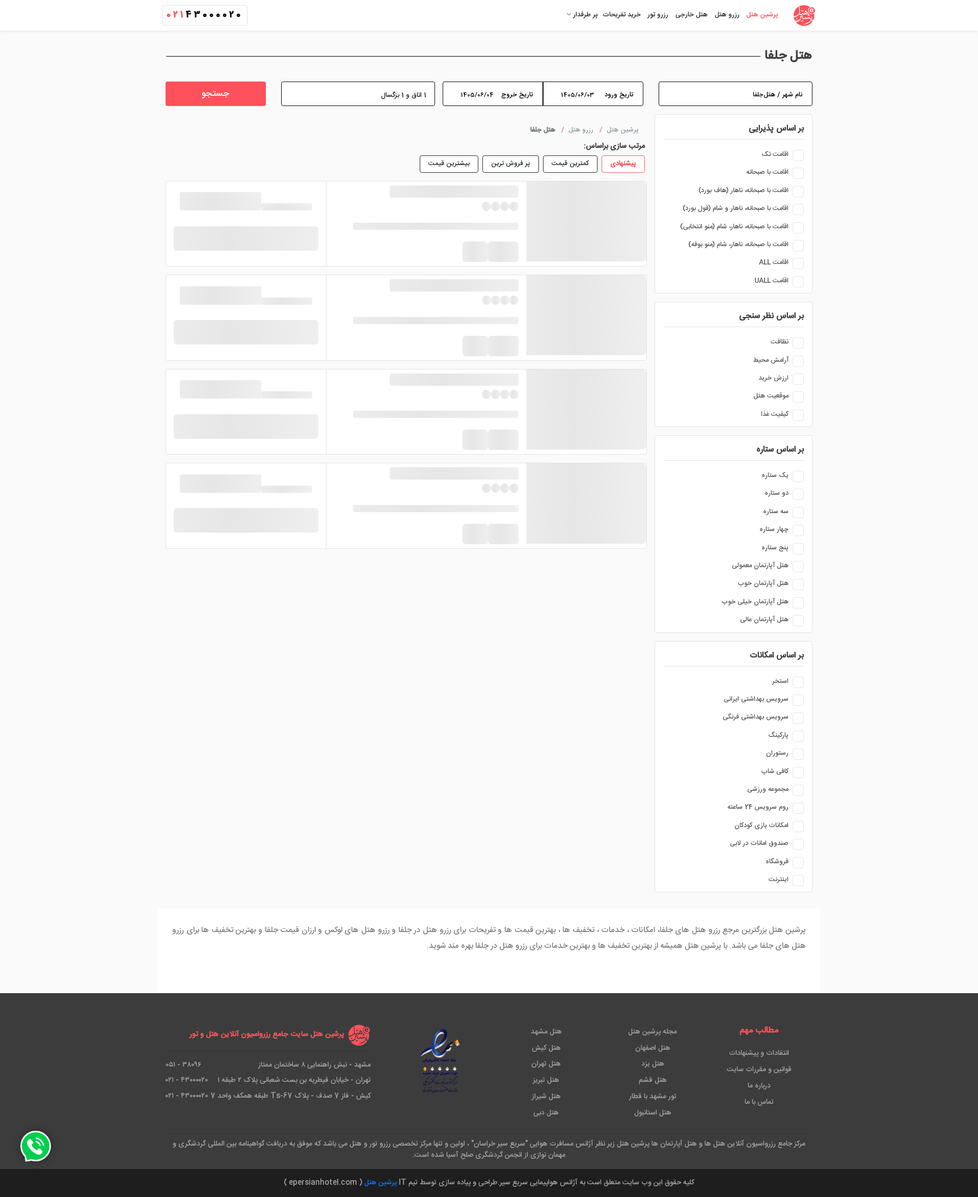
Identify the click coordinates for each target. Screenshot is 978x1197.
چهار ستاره (774, 529)
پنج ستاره (775, 547)
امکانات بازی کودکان (762, 825)
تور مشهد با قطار (652, 1096)
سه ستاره (776, 511)
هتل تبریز (546, 1080)
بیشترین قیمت (449, 163)
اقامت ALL (774, 262)
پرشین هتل (380, 1183)
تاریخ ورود (619, 94)
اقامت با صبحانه (767, 172)
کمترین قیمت (570, 163)
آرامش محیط (771, 360)
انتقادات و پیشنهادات (759, 1053)
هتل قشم (653, 1080)
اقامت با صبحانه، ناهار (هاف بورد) (743, 190)
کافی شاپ (775, 771)
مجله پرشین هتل (652, 1032)
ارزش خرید (773, 378)
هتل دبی (546, 1113)
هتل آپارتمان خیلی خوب (755, 601)
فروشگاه (777, 861)
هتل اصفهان (652, 1048)
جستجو (215, 94)
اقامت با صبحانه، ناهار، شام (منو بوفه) (738, 244)
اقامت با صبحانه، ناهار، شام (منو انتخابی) (734, 226)
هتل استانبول (652, 1113)
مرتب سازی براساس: (614, 146)
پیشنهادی (623, 163)
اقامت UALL (771, 280)
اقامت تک (775, 154)
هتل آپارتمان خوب (763, 583)
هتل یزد (652, 1064)
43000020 (205, 15)
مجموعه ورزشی (768, 789)
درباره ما (759, 1086)
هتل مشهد (546, 1032)
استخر (780, 681)
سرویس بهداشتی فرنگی (756, 717)
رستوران (777, 753)
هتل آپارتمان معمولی (760, 565)
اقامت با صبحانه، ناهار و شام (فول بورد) (736, 208)
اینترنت (779, 879)
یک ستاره (775, 475)
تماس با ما (759, 1102)
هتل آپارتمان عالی (764, 619)
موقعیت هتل (771, 396)
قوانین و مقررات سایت (759, 1069)
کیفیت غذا (775, 414)
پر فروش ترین (510, 163)
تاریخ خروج (517, 94)
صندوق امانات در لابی (759, 843)
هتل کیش (546, 1048)
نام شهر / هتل (783, 94)
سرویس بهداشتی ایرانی (756, 699)
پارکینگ (778, 735)
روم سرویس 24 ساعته (758, 807)
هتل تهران (546, 1064)
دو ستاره (777, 493)
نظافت (780, 342)
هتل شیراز (546, 1096)
